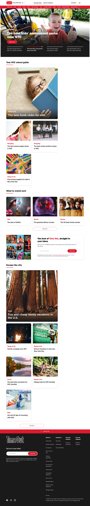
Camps (54, 7)
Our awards (48, 447)
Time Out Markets (48, 3)
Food (15, 7)
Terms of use (49, 478)
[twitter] (11, 500)
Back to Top (46, 431)
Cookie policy (49, 469)
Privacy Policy (62, 255)
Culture (19, 7)
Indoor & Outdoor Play (76, 7)
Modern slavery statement (49, 485)
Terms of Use (29, 458)
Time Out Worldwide (68, 443)
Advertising (58, 444)
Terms (55, 255)
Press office (48, 441)
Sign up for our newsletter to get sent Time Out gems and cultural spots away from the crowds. (57, 245)
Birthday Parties (65, 7)
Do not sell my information (49, 465)
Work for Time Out (49, 452)
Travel (24, 7)
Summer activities (47, 7)
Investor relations (50, 444)
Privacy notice (49, 461)
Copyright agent (49, 481)
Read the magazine (78, 443)
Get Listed (58, 441)
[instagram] (15, 500)
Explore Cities (38, 3)
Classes (59, 7)
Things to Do (9, 7)
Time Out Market (35, 7)
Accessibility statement (49, 474)
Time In (28, 7)
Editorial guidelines (48, 457)
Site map (47, 495)
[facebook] (7, 500)
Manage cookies (49, 490)
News (41, 7)
